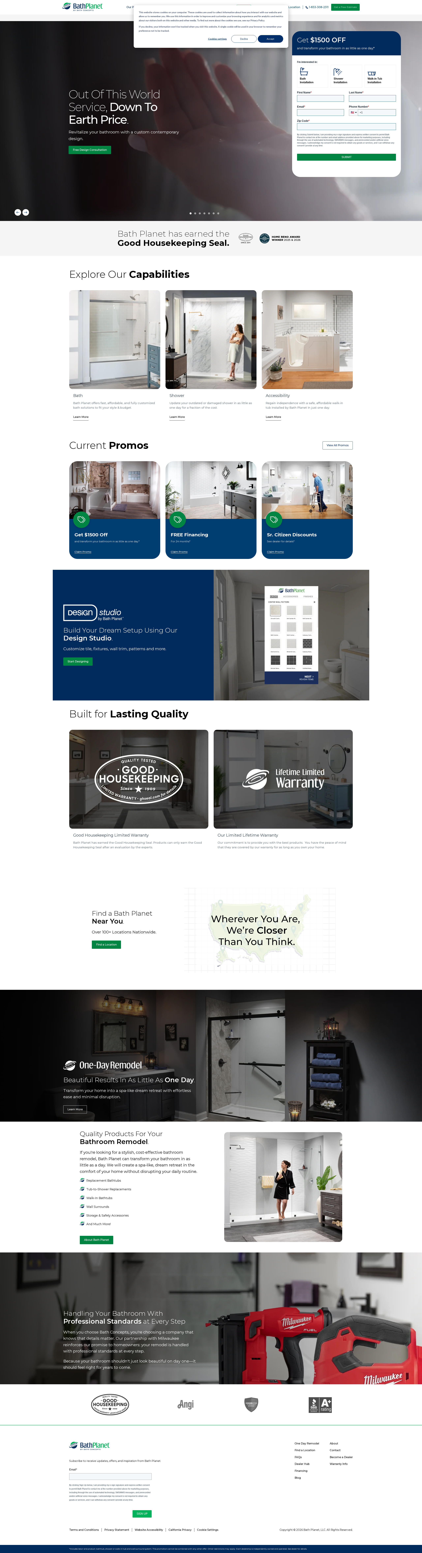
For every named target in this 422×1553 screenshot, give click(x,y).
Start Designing (78, 661)
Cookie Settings (207, 1529)
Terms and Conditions (84, 1529)
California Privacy (180, 1529)
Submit (347, 157)
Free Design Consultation (90, 149)
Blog (298, 1477)
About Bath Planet (96, 1239)
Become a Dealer (341, 1457)
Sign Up (142, 1513)
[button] (18, 212)
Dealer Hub (302, 1464)
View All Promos (338, 445)
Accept (270, 38)
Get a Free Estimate (345, 7)
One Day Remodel (307, 1443)
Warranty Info (339, 1464)
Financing (301, 1470)
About (334, 1443)
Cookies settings (217, 38)
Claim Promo (83, 551)
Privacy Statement (116, 1529)
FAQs (298, 1457)
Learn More (81, 417)
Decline (244, 38)
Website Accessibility (149, 1529)
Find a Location (106, 944)
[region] (211, 121)
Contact (335, 1450)
